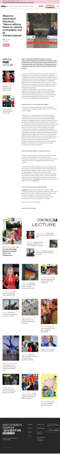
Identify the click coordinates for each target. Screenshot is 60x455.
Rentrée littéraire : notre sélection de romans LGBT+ (7, 111)
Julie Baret (8, 39)
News (8, 6)
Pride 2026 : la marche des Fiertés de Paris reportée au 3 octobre (44, 252)
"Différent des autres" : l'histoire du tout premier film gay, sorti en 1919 (9, 390)
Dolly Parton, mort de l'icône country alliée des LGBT (7, 88)
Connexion (50, 7)
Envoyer (56, 430)
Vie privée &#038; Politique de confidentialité (41, 439)
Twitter (29, 436)
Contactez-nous (40, 424)
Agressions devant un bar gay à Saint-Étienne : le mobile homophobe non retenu (35, 243)
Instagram (30, 424)
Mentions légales (40, 428)
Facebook (36, 179)
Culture (19, 6)
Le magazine (30, 6)
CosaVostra (10, 447)
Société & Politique (13, 6)
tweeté (34, 180)
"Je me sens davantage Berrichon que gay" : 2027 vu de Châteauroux (10, 251)
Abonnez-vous (50, 5)
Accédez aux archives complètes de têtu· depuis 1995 (18, 2)
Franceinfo (24, 190)
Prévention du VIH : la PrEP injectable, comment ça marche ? (47, 403)
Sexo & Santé (24, 6)
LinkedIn (29, 432)
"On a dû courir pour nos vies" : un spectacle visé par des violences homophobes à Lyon (10, 367)
